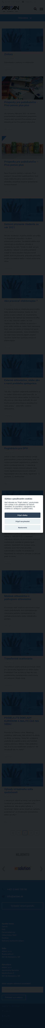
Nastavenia (22, 528)
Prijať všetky (22, 515)
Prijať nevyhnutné (23, 521)
